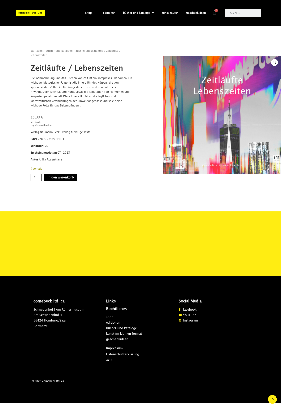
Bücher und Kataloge (136, 12)
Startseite (37, 50)
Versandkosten (43, 125)
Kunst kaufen (170, 12)
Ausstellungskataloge (89, 50)
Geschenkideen (196, 12)
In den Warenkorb (61, 177)
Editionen (109, 12)
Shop (88, 12)
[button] (274, 62)
